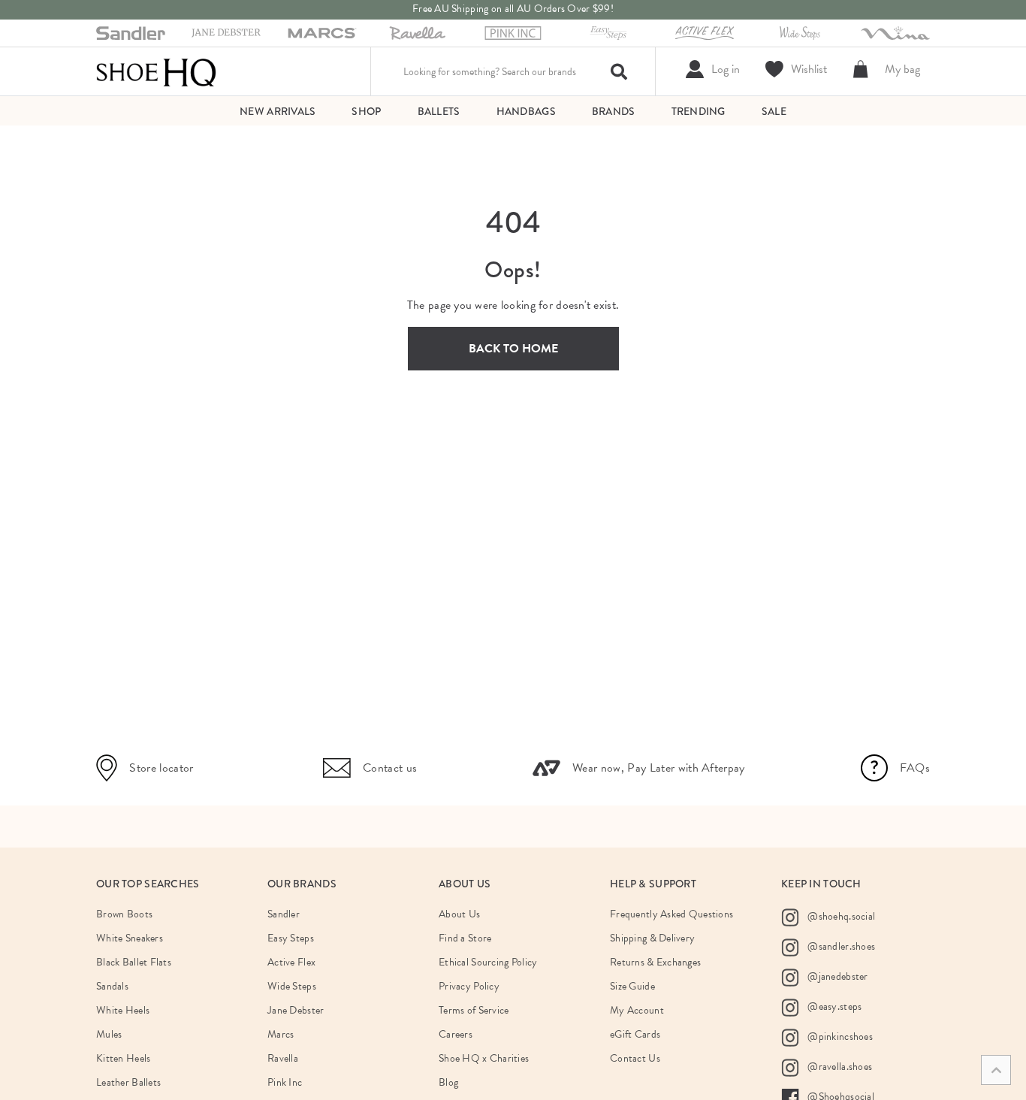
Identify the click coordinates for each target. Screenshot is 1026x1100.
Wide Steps (291, 986)
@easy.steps (833, 1006)
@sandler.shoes (840, 946)
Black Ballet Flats (133, 962)
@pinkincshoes (839, 1036)
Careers (455, 1034)
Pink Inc (284, 1082)
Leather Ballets (128, 1082)
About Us (459, 914)
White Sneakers (129, 938)
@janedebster (836, 976)
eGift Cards (635, 1034)
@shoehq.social (840, 916)
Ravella (282, 1058)
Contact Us (635, 1058)
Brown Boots (124, 914)
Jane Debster (295, 1010)
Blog (448, 1082)
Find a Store (465, 938)
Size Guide (632, 986)
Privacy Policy (469, 986)
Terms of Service (473, 1010)
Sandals (112, 986)
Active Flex (291, 962)
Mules (109, 1034)
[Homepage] (156, 71)
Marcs (280, 1034)
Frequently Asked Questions (671, 914)
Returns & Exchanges (655, 962)
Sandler (283, 914)
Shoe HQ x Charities (484, 1058)
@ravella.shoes (838, 1066)
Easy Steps (290, 938)
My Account (637, 1010)
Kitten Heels (123, 1058)
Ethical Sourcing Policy (488, 962)
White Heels (122, 1010)
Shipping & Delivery (652, 938)
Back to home (513, 349)
